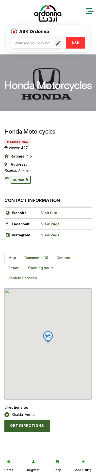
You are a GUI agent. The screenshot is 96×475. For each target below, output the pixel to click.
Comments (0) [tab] (36, 258)
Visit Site (49, 213)
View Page (50, 224)
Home (8, 470)
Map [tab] (12, 258)
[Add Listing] (83, 461)
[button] (89, 11)
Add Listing (83, 470)
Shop (57, 470)
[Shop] (57, 461)
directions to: (16, 407)
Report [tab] (14, 268)
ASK (75, 43)
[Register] (33, 461)
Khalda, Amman (24, 414)
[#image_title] (48, 13)
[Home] (9, 461)
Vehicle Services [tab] (22, 278)
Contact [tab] (63, 258)
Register (33, 470)
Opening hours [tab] (41, 268)
